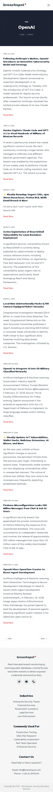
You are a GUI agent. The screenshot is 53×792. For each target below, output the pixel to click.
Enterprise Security (26, 746)
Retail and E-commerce (26, 708)
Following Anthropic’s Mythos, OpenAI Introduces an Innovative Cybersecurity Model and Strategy (26, 61)
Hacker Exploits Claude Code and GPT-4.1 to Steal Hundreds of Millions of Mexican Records (26, 133)
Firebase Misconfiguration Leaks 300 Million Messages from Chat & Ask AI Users (25, 508)
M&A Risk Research (26, 735)
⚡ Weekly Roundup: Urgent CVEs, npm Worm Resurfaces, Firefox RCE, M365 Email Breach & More (26, 197)
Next (43, 639)
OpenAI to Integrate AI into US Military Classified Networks (26, 370)
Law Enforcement (26, 716)
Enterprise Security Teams (26, 701)
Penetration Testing (26, 732)
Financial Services (26, 705)
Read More (8, 115)
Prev (10, 639)
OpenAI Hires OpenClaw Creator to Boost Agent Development (24, 571)
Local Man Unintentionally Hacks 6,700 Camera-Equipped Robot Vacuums (26, 305)
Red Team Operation (26, 743)
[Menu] (48, 5)
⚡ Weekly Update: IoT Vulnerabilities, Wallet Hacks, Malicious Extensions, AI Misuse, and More (25, 440)
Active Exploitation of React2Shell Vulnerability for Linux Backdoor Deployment (23, 234)
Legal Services (26, 712)
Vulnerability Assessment (26, 739)
